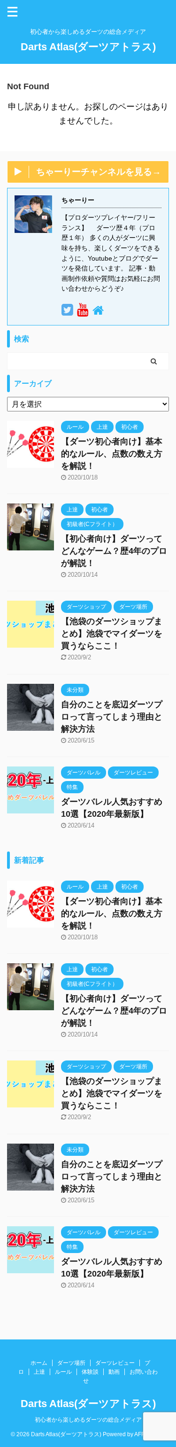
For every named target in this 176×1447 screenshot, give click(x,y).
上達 (39, 1372)
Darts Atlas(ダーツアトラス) (88, 47)
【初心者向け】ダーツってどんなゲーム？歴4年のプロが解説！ (114, 551)
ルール (63, 1372)
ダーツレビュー (115, 1363)
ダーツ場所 (71, 1363)
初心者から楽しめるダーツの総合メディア (88, 1419)
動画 (114, 1372)
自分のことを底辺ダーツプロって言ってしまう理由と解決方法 (111, 717)
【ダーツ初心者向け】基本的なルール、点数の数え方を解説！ (111, 454)
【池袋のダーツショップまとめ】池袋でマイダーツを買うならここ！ (111, 633)
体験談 (90, 1372)
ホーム (39, 1363)
